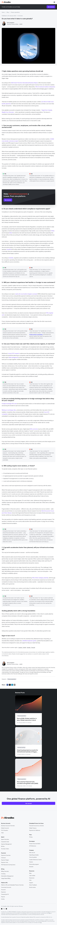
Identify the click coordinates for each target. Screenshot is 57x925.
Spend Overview (5, 839)
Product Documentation (34, 843)
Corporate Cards (5, 841)
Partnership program (34, 864)
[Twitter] (4, 908)
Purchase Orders (5, 848)
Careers (31, 862)
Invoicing (3, 873)
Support (31, 882)
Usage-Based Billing (5, 878)
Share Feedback (33, 885)
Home (3, 12)
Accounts (3, 889)
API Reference (32, 846)
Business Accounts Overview (8, 825)
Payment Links (4, 862)
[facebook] (7, 685)
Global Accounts (5, 828)
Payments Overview (5, 855)
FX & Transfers (4, 830)
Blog (8, 12)
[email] (14, 685)
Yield (2, 832)
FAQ (30, 880)
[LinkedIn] (6, 908)
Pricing (30, 837)
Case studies (32, 875)
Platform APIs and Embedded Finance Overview (12, 885)
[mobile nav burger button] (54, 2)
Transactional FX (5, 894)
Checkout (3, 857)
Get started (51, 7)
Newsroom (31, 878)
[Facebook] (1, 908)
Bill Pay (2, 846)
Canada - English (22, 647)
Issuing (2, 899)
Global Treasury (32, 828)
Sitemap (21, 906)
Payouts (3, 896)
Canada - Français (31, 647)
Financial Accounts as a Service (36, 825)
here (49, 911)
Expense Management (6, 844)
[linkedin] (12, 685)
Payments (3, 892)
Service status (32, 887)
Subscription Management (7, 876)
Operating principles (34, 855)
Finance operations (15, 12)
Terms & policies (33, 857)
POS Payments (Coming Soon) (8, 864)
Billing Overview (5, 871)
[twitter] (10, 685)
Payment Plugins (5, 860)
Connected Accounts (6, 887)
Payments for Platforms (34, 830)
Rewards (31, 866)
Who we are (32, 852)
